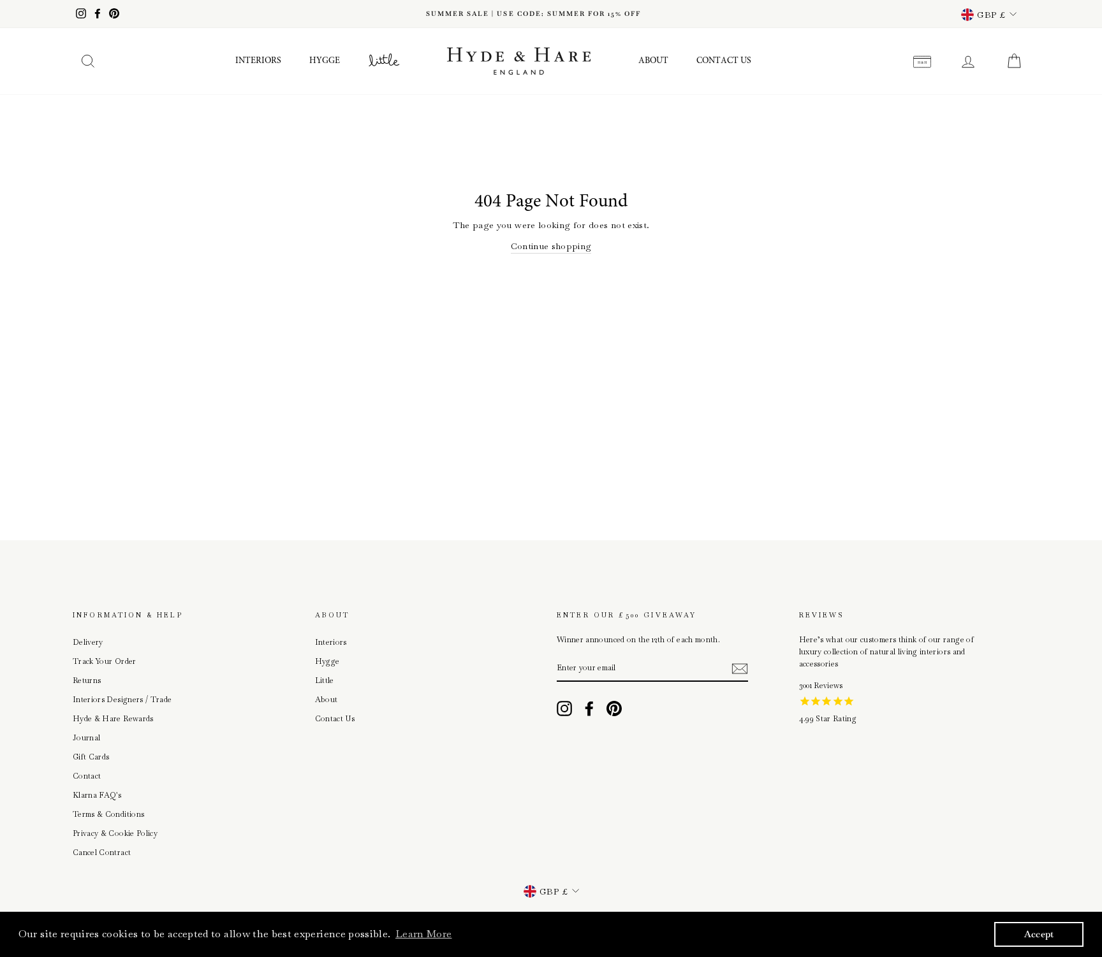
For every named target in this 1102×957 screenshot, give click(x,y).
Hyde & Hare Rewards (113, 719)
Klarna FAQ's (97, 795)
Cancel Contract (102, 852)
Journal (86, 738)
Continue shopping (551, 246)
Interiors (258, 61)
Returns (87, 680)
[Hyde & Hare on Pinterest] (614, 708)
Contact (87, 776)
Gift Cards (91, 757)
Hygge (324, 61)
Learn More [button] (423, 933)
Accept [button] (1039, 934)
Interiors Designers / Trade (122, 699)
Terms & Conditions (108, 814)
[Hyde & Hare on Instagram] (564, 708)
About (653, 61)
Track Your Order (104, 661)
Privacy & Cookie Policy (115, 833)
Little (324, 680)
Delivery (88, 642)
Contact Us (723, 61)
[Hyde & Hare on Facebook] (589, 708)
